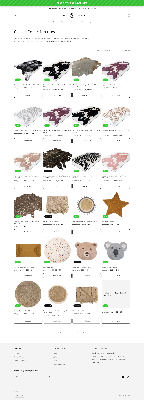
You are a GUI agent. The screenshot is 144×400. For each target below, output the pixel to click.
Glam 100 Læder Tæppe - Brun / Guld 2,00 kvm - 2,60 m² (27, 222)
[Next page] (83, 332)
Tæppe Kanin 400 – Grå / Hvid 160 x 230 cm (27, 130)
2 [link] (72, 332)
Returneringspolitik (20, 361)
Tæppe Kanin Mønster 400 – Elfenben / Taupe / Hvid (115, 131)
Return (55, 361)
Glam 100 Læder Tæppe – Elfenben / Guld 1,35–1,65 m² (85, 86)
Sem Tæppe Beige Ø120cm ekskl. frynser (84, 221)
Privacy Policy (18, 353)
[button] (16, 15)
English (18, 395)
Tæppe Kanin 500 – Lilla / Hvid (111, 85)
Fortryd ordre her (59, 364)
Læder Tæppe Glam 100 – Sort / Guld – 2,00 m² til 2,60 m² (56, 177)
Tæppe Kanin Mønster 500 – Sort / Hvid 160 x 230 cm (86, 131)
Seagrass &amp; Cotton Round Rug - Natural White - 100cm (57, 311)
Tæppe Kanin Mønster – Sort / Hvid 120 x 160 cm (57, 86)
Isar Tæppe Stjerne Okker (109, 221)
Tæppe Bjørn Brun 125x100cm (81, 267)
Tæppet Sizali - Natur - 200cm (23, 311)
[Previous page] (60, 332)
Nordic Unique (126, 395)
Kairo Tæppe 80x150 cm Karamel (24, 267)
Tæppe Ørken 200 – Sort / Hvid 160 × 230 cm (27, 85)
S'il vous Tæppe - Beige (50, 221)
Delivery (55, 357)
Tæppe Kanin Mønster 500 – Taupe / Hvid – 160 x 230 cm (27, 177)
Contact (55, 353)
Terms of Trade (19, 357)
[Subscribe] (49, 376)
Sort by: (99, 51)
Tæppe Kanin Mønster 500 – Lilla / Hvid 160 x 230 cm (57, 131)
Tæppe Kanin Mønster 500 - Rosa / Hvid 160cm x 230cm (114, 177)
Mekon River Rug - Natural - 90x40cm (115, 294)
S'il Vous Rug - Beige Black (80, 311)
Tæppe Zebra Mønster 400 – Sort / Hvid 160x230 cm (84, 177)
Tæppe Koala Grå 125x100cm (110, 267)
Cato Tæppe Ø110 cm (49, 267)
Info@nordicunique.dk (106, 353)
